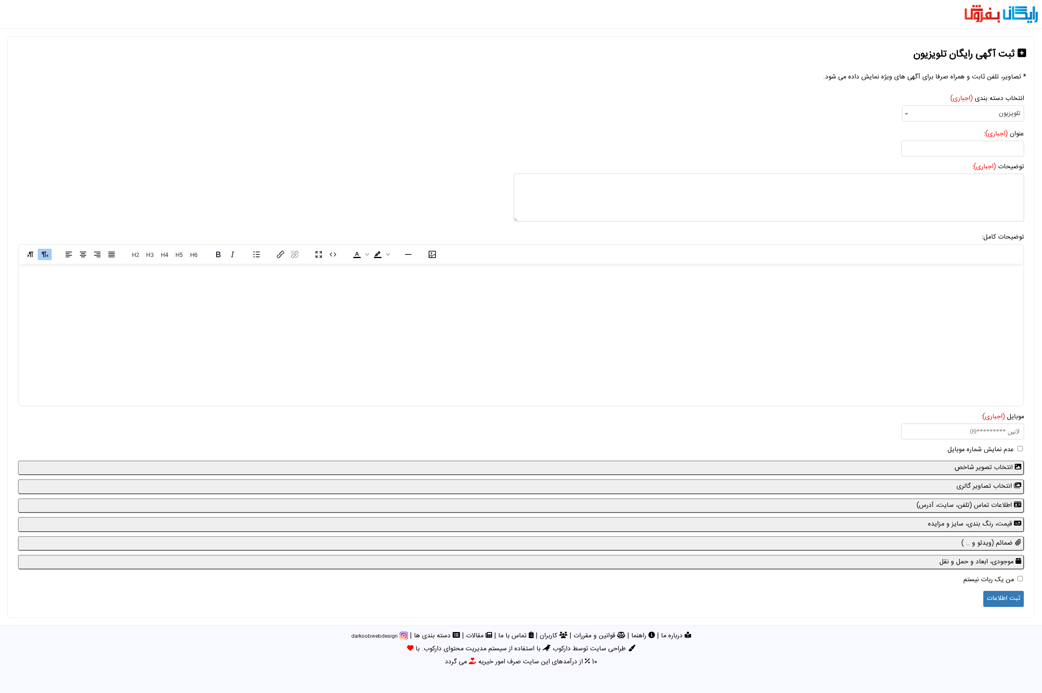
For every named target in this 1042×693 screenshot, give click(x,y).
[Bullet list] (256, 254)
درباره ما (673, 635)
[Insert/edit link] (280, 254)
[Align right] (97, 254)
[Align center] (83, 254)
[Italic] (232, 254)
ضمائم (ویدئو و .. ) (988, 543)
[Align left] (69, 254)
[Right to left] (45, 254)
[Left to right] (30, 254)
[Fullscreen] (319, 254)
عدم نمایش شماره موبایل (981, 449)
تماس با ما (513, 635)
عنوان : (1004, 133)
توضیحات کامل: (1003, 237)
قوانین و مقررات (595, 635)
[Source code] (333, 254)
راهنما (639, 635)
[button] (360, 254)
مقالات (476, 635)
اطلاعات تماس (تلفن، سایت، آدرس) (965, 505)
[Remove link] (295, 254)
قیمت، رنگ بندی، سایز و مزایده (971, 524)
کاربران (549, 635)
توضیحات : (998, 166)
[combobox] (963, 113)
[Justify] (111, 254)
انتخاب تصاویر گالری (985, 486)
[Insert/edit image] (432, 254)
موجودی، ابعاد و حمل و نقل (977, 561)
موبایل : (1002, 416)
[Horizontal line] (408, 254)
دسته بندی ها (433, 635)
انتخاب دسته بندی (987, 98)
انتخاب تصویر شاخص (984, 467)
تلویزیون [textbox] (1009, 113)
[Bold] (218, 254)
